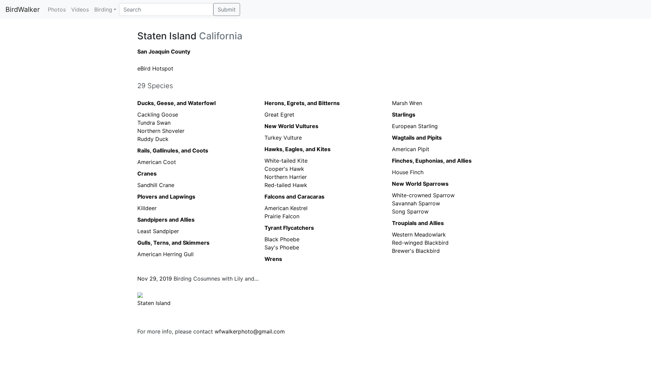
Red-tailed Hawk (285, 185)
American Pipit (410, 149)
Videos (80, 9)
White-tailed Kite (286, 160)
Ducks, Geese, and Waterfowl (176, 103)
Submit (227, 9)
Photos (57, 9)
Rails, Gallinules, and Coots (172, 150)
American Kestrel (286, 208)
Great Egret (279, 114)
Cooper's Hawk (284, 168)
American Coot (156, 162)
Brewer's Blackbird (416, 250)
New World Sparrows (420, 183)
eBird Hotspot (155, 68)
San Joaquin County (163, 51)
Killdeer (147, 208)
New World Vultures (291, 126)
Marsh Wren (407, 103)
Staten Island (154, 303)
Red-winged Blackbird (420, 242)
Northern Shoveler (160, 130)
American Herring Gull (165, 254)
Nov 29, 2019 (154, 278)
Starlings (403, 114)
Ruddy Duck (153, 139)
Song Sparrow (410, 211)
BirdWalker (22, 9)
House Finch (407, 172)
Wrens (273, 259)
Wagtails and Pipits (417, 137)
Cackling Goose (157, 114)
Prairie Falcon (281, 216)
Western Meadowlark (419, 234)
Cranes (147, 173)
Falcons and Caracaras (294, 196)
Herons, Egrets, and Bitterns (302, 103)
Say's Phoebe (281, 247)
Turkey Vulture (283, 137)
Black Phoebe (281, 239)
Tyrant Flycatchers (289, 227)
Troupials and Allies (418, 223)
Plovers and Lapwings (166, 196)
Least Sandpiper (158, 231)
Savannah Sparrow (416, 203)
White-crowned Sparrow (423, 195)
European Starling (415, 126)
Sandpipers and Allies (166, 219)
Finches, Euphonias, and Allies (432, 160)
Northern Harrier (285, 177)
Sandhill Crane (155, 185)
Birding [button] (103, 9)
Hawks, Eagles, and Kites (297, 149)
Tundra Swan (154, 122)
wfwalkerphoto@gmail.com (250, 331)
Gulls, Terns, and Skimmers (173, 242)
